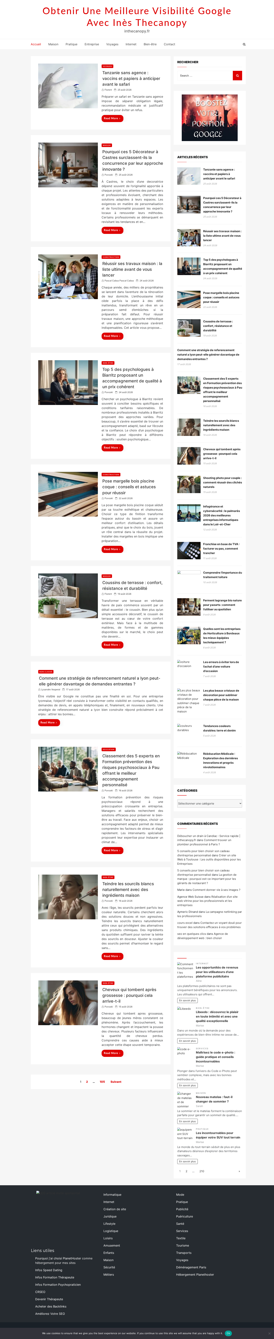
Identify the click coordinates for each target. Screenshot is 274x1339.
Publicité (182, 1209)
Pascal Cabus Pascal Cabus (119, 280)
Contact (169, 44)
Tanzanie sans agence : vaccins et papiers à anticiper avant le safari (131, 78)
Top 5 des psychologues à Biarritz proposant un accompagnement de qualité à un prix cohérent (222, 266)
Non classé (46, 672)
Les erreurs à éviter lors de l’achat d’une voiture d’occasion (221, 666)
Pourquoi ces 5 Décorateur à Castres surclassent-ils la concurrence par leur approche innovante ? (222, 204)
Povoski (109, 174)
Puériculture (184, 1216)
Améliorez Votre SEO (50, 1314)
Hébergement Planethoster (195, 1274)
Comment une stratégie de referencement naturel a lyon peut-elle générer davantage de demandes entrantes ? (208, 354)
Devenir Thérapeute (49, 1299)
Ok (228, 1333)
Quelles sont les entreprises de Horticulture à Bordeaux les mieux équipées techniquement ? (221, 635)
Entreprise (92, 44)
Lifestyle (109, 1224)
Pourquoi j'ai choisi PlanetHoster (58, 1258)
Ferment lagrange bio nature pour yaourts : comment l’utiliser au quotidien (222, 605)
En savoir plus (187, 1000)
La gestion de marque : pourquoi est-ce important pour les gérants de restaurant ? (207, 879)
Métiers (108, 1274)
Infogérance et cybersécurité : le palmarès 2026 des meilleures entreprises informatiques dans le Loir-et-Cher (221, 515)
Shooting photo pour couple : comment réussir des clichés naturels (222, 482)
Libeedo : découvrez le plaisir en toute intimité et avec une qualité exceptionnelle (217, 1016)
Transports (183, 1253)
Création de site (114, 1209)
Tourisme (182, 1245)
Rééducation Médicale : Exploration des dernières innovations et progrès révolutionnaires (220, 760)
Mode (180, 1194)
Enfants (108, 1253)
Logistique (110, 1231)
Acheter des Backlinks (50, 1306)
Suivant (116, 1081)
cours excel (185, 923)
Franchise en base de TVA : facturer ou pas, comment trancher (221, 548)
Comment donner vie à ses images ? (216, 890)
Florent (108, 89)
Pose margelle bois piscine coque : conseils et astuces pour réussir (129, 487)
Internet (131, 44)
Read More (111, 118)
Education (108, 749)
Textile (180, 1238)
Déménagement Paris (191, 1267)
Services (202, 1048)
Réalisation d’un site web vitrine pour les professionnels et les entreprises (207, 901)
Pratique (71, 44)
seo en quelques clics (191, 934)
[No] (269, 1333)
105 (102, 1081)
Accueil (36, 44)
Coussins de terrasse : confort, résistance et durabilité (218, 326)
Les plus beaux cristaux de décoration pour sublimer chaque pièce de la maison (221, 695)
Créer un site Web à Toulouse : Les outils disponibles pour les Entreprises (209, 859)
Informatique (112, 1194)
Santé (180, 1224)
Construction (111, 257)
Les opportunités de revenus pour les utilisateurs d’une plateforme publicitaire (217, 972)
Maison (53, 44)
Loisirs (108, 1238)
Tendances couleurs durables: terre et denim (219, 728)
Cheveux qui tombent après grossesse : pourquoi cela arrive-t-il (129, 995)
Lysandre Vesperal (50, 689)
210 (201, 1171)
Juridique (109, 1216)
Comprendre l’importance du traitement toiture (222, 575)
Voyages (112, 44)
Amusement (111, 1245)
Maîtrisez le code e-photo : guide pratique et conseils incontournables (215, 1057)
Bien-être (150, 44)
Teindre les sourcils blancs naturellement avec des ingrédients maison (128, 889)
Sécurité (109, 1267)
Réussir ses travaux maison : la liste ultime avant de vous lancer (132, 269)
